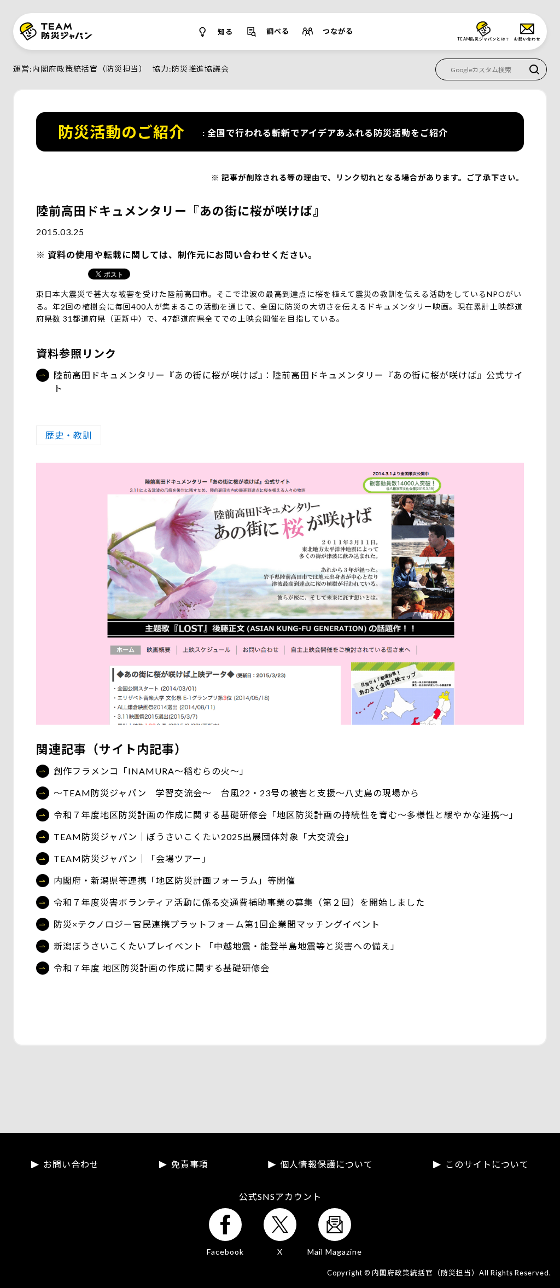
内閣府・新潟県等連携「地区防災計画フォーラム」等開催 (174, 880)
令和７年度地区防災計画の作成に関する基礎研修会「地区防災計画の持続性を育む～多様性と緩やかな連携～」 (286, 814)
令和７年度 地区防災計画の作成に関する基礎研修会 (162, 968)
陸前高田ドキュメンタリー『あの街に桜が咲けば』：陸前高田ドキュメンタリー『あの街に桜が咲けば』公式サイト (288, 381)
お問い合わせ (71, 1164)
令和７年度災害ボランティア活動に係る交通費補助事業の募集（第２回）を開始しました (239, 902)
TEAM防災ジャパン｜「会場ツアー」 (132, 858)
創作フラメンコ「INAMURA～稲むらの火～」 (151, 771)
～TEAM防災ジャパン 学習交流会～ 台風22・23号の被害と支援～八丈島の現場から (236, 793)
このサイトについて (487, 1164)
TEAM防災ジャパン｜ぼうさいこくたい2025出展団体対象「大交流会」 (204, 836)
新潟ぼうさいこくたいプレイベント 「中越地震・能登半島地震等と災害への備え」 (227, 946)
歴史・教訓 (68, 435)
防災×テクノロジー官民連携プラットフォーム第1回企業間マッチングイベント (217, 924)
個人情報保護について (326, 1164)
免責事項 (189, 1164)
